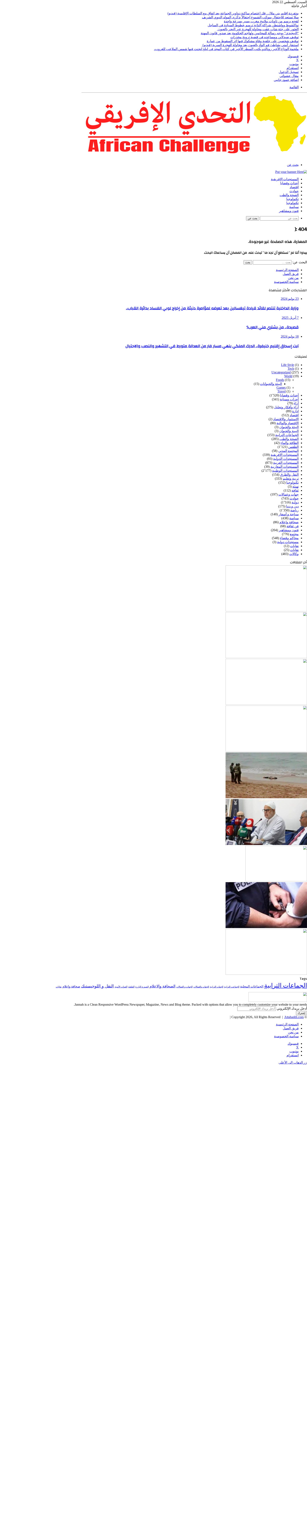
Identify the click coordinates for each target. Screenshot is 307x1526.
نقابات (294, 550)
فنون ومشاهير (289, 211)
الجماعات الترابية (287, 435)
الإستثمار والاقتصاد (286, 419)
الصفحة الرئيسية (287, 270)
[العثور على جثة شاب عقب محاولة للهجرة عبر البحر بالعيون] (266, 797)
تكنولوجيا (292, 199)
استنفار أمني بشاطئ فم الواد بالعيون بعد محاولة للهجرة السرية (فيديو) (250, 45)
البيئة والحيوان (289, 427)
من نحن (293, 278)
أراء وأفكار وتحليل (286, 407)
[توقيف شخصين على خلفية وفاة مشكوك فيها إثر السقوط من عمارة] (266, 927)
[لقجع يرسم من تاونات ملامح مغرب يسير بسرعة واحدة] (266, 703)
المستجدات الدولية (286, 458)
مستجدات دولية (288, 542)
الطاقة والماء (289, 443)
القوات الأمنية (121, 987)
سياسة (294, 207)
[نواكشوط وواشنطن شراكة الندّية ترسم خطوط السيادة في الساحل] (266, 750)
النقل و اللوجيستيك (97, 986)
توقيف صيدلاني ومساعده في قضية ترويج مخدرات (264, 37)
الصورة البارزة (142, 987)
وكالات (294, 554)
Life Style (287, 365)
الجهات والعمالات (201, 987)
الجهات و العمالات (184, 987)
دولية (295, 502)
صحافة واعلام (289, 522)
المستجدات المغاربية (284, 466)
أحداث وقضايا (289, 183)
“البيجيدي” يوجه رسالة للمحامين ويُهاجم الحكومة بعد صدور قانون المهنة (250, 33)
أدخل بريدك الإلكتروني (292, 1008)
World (288, 376)
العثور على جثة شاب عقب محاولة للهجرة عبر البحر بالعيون (258, 29)
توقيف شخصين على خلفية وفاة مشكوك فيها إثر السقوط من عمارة (253, 41)
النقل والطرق (289, 474)
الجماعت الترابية (231, 987)
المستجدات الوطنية (285, 470)
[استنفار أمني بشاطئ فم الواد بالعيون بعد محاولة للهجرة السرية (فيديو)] (266, 973)
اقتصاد (294, 187)
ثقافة (295, 490)
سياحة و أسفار (289, 514)
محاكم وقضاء (289, 538)
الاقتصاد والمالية (288, 423)
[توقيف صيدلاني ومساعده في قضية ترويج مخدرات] (276, 880)
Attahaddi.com (294, 1017)
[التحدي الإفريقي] (194, 157)
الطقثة (131, 987)
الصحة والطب (289, 195)
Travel (281, 391)
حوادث (294, 191)
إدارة (295, 411)
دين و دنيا (292, 506)
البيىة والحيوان (289, 431)
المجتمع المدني (288, 451)
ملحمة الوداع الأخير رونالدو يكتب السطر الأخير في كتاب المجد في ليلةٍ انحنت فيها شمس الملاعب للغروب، (226, 49)
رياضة (294, 510)
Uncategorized (281, 372)
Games (281, 387)
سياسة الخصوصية (286, 282)
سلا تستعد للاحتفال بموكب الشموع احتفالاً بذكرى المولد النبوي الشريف (250, 17)
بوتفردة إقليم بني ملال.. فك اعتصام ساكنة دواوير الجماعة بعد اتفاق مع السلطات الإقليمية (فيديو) (233, 13)
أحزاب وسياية (289, 399)
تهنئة (295, 486)
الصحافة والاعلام (162, 986)
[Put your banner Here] (291, 172)
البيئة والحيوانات (271, 384)
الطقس (293, 447)
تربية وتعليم (291, 478)
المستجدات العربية (286, 462)
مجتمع (294, 534)
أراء (296, 403)
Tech (291, 368)
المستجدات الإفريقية (285, 179)
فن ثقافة (293, 526)
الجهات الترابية (216, 987)
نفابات (294, 546)
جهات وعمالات (288, 494)
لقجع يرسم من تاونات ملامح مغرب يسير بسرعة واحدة (261, 21)
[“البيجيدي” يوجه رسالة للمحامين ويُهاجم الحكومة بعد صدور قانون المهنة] (266, 844)
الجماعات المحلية (251, 986)
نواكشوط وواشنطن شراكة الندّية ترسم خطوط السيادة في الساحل (253, 25)
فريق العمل (291, 274)
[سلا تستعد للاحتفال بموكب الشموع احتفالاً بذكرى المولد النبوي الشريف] (266, 657)
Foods (280, 380)
